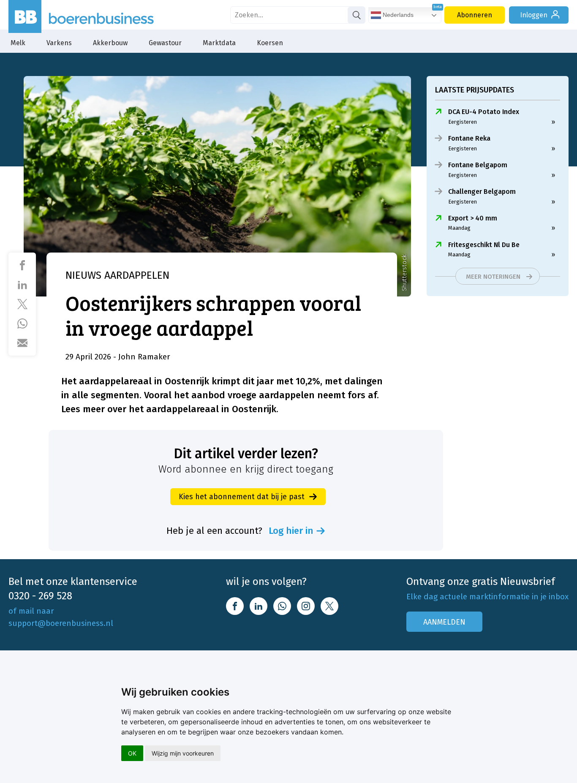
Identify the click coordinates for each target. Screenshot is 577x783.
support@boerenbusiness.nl (60, 623)
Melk (18, 43)
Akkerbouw (110, 43)
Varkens (59, 43)
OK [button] (132, 753)
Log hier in (291, 531)
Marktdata (219, 43)
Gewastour (165, 43)
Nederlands (397, 14)
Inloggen (533, 15)
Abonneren (474, 15)
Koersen (270, 43)
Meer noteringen (493, 276)
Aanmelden (444, 622)
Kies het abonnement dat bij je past (242, 496)
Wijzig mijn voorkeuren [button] (183, 753)
